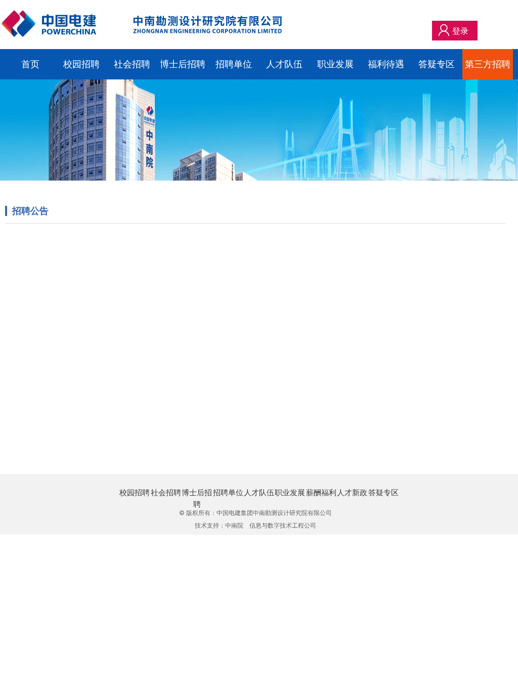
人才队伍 (284, 64)
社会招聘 (132, 64)
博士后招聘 (182, 64)
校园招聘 (81, 64)
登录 (460, 31)
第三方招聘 (487, 64)
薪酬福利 (321, 492)
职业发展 (335, 64)
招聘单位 (233, 64)
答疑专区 (436, 64)
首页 (30, 64)
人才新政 (352, 492)
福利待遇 (386, 64)
